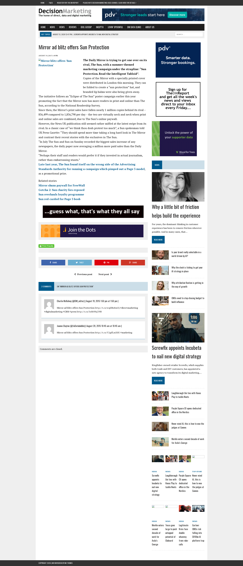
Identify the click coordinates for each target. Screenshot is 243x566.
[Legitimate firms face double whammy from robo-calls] (185, 509)
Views (62, 27)
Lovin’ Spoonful (115, 27)
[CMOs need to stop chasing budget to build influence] (160, 303)
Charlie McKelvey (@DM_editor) (70, 301)
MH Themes (69, 563)
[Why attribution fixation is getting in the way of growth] (160, 288)
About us (149, 27)
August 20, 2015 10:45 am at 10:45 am (103, 326)
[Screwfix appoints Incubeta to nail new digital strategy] (178, 340)
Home (42, 3)
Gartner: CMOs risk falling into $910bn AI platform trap (198, 533)
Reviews (72, 27)
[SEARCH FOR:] (189, 34)
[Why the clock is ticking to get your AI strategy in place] (160, 273)
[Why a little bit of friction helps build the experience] (178, 199)
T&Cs (51, 3)
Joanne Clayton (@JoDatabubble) (71, 326)
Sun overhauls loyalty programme (61, 194)
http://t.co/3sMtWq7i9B (89, 311)
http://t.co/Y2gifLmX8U (107, 332)
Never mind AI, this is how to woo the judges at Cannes (198, 483)
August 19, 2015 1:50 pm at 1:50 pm (101, 301)
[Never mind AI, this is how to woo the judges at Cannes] (160, 429)
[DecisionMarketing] (65, 12)
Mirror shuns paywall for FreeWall (62, 185)
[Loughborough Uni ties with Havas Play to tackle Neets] (160, 398)
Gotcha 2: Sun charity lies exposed (62, 190)
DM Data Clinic (134, 27)
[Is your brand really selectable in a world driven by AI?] (160, 257)
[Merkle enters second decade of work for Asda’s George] (160, 444)
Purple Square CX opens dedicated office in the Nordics (185, 483)
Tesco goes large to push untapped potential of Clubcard (171, 533)
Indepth (100, 27)
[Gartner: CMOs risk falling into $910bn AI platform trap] (198, 509)
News (52, 27)
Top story (197, 471)
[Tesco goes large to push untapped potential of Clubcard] (171, 509)
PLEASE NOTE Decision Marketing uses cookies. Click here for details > (109, 3)
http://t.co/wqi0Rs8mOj (107, 307)
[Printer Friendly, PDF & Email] (46, 246)
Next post (103, 274)
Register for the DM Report (68, 3)
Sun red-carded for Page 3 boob (59, 199)
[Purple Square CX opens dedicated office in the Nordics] (160, 414)
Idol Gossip (86, 27)
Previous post (84, 274)
